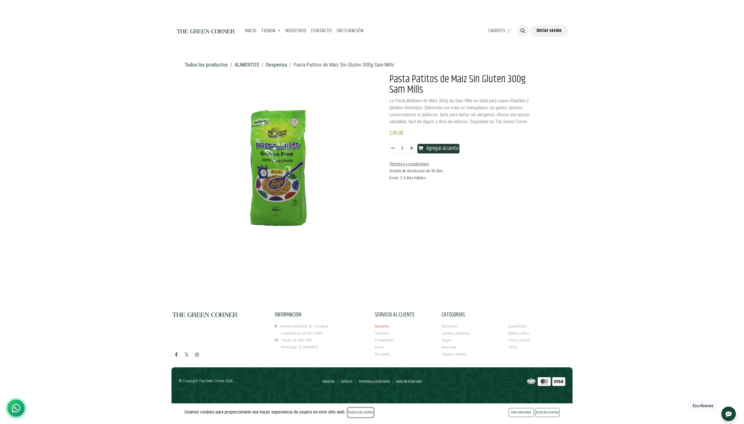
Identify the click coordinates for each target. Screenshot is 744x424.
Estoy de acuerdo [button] (547, 412)
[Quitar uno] (394, 148)
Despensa (276, 65)
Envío (379, 347)
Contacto (382, 333)
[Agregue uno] (411, 148)
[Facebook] (176, 354)
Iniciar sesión (548, 30)
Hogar (446, 340)
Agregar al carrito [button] (442, 148)
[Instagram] (197, 354)
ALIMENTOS (247, 65)
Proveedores (384, 340)
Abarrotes (449, 347)
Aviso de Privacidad (409, 381)
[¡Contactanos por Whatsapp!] (16, 408)
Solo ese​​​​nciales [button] (521, 412)
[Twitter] (186, 354)
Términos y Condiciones (374, 381)
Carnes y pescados (456, 333)
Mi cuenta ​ (383, 354)
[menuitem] (250, 31)
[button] (523, 31)
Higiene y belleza (454, 354)
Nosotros (382, 326)
